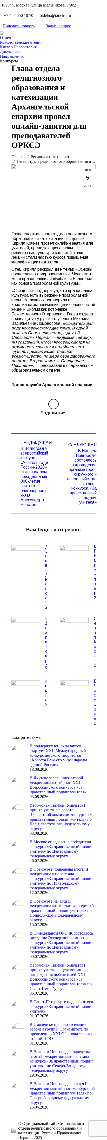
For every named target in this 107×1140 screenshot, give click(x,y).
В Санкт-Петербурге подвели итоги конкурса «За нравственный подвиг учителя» (61, 1006)
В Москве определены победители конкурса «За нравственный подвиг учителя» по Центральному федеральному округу (61, 849)
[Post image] (25, 556)
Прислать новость (19, 26)
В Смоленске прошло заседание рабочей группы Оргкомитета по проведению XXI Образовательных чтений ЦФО (61, 1031)
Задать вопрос (58, 26)
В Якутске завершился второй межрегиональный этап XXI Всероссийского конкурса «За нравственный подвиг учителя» (58, 785)
